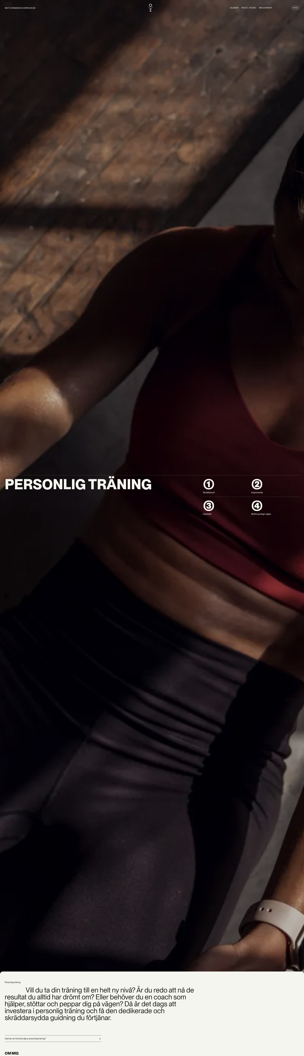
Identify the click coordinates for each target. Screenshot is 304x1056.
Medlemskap (265, 8)
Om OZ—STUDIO (248, 8)
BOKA (295, 8)
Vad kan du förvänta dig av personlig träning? (25, 1038)
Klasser (234, 8)
